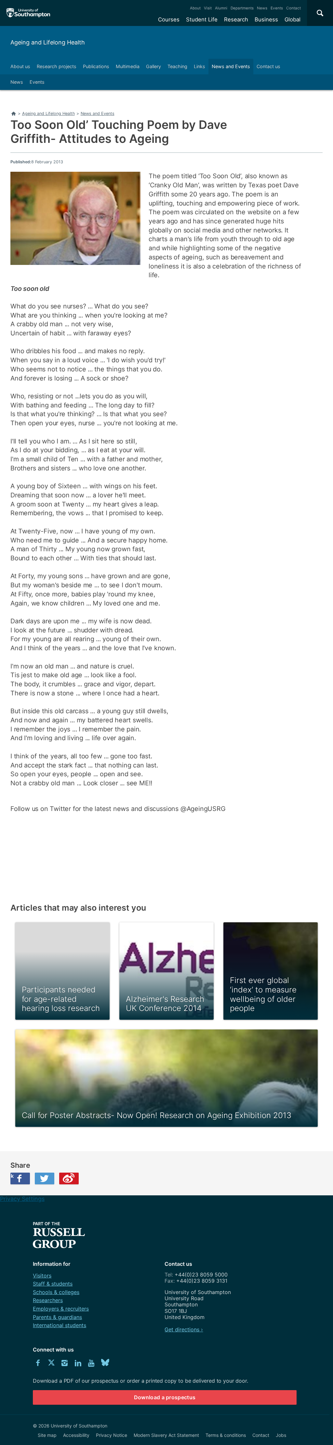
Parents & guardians (57, 1317)
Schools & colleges (56, 1292)
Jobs (281, 1435)
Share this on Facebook (12, 1176)
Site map (47, 1435)
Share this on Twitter (44, 1178)
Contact (293, 8)
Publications (96, 66)
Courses (169, 19)
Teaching (177, 66)
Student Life (202, 19)
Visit (208, 8)
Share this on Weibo (69, 1178)
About (195, 8)
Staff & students (53, 1283)
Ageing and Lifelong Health (47, 42)
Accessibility (76, 1435)
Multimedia (128, 66)
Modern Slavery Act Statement (166, 1435)
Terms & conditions (226, 1435)
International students (59, 1325)
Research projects (56, 66)
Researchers (48, 1300)
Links (199, 66)
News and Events (231, 66)
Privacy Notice (111, 1435)
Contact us (268, 66)
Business (266, 19)
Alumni (221, 8)
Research (236, 19)
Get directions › (184, 1329)
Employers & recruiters (61, 1308)
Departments (242, 8)
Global (292, 19)
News (262, 8)
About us (20, 66)
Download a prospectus (165, 1397)
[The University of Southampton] (28, 13)
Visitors (42, 1275)
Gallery (153, 66)
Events (277, 8)
